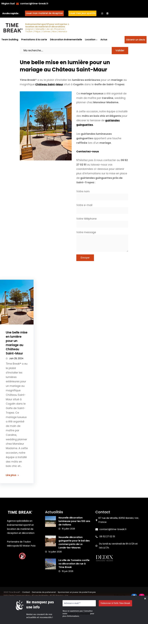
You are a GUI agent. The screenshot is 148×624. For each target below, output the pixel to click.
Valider (119, 50)
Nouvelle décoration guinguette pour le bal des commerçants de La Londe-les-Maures (74, 542)
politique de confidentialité (79, 613)
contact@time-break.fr (34, 3)
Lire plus (11, 475)
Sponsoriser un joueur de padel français (77, 592)
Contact (26, 592)
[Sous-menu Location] (96, 39)
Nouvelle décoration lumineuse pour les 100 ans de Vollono (74, 521)
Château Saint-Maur (49, 84)
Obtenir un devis (135, 39)
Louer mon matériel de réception (44, 13)
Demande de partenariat (44, 592)
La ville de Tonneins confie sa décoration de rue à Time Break (74, 564)
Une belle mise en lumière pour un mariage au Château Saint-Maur (16, 343)
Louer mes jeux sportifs (82, 13)
